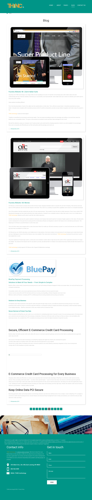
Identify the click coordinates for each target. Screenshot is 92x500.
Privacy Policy (21, 489)
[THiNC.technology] (16, 5)
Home (7, 13)
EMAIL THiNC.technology (18, 473)
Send (52, 482)
